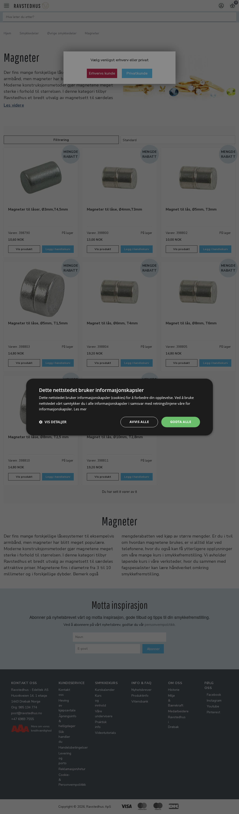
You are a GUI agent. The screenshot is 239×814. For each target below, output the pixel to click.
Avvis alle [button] (139, 422)
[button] (53, 422)
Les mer (80, 409)
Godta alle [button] (180, 422)
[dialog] (119, 407)
